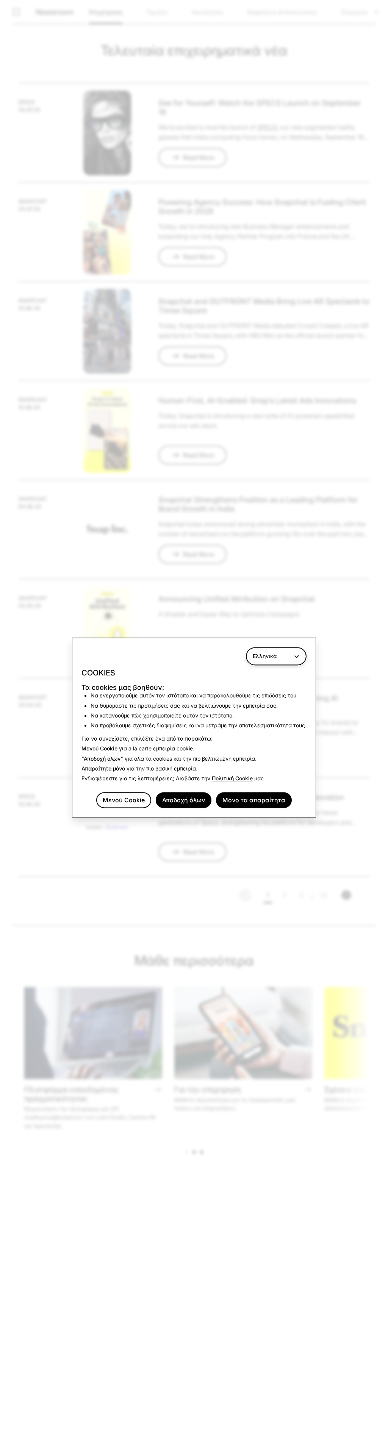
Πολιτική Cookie (232, 778)
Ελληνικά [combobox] (265, 656)
